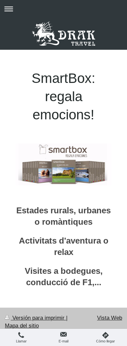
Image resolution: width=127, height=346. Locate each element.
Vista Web (109, 318)
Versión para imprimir (38, 318)
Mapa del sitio (22, 326)
